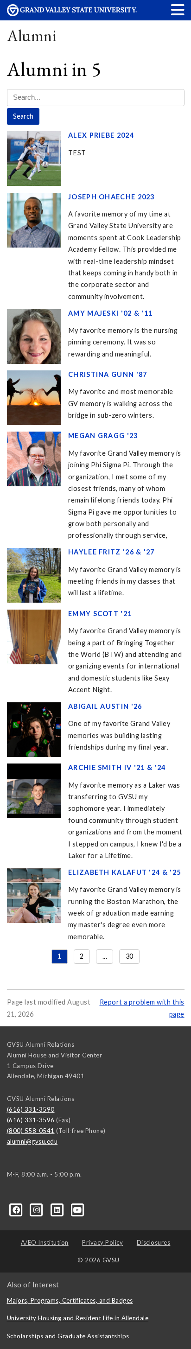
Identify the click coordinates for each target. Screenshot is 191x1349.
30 (130, 956)
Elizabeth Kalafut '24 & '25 (124, 872)
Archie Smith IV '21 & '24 (117, 767)
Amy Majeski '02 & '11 (110, 313)
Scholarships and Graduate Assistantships (68, 1336)
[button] (178, 9)
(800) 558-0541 (31, 1130)
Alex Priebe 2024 (101, 135)
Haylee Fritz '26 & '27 (111, 552)
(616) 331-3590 (31, 1109)
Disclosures (154, 1242)
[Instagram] (37, 1209)
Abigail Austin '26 (105, 706)
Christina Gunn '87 (107, 374)
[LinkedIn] (58, 1209)
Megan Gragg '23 (103, 435)
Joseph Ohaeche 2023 (111, 197)
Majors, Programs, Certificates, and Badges (70, 1300)
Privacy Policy (102, 1242)
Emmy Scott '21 (100, 613)
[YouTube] (77, 1209)
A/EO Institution (45, 1242)
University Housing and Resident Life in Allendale (78, 1318)
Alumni (32, 35)
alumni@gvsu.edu (32, 1141)
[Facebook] (17, 1209)
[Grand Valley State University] (72, 13)
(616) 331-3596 (31, 1120)
